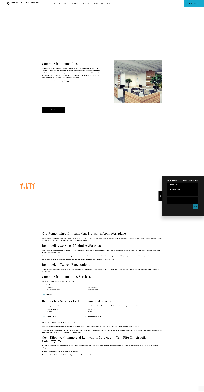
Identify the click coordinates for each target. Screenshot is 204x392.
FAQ (102, 3)
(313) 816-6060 (194, 3)
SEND (195, 206)
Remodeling (75, 3)
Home (53, 3)
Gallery (96, 3)
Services (65, 3)
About (59, 3)
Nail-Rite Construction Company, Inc (25, 2)
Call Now (53, 110)
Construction (86, 3)
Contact (107, 3)
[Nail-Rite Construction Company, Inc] (8, 4)
